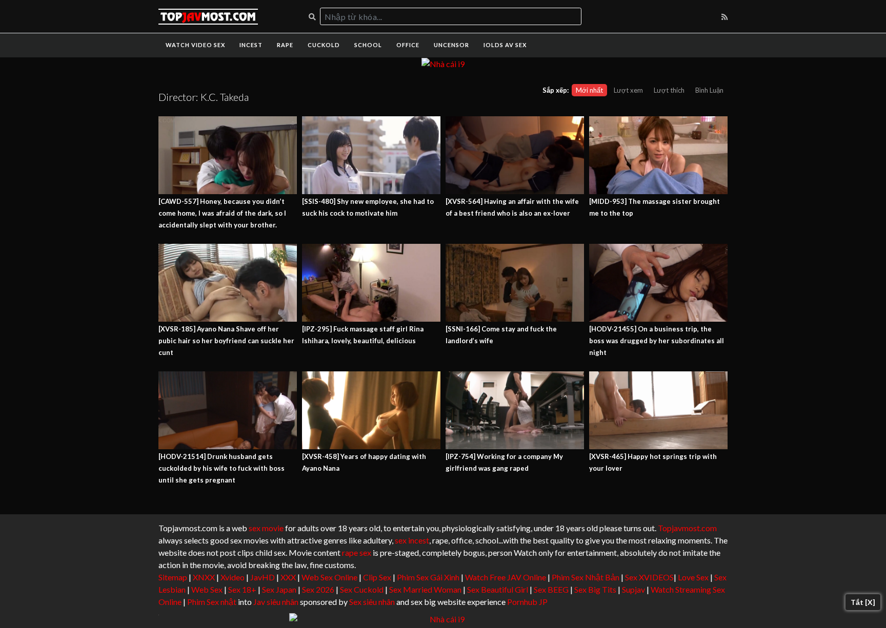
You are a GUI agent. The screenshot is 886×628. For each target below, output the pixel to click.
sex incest (412, 540)
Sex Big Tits (595, 589)
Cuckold (324, 44)
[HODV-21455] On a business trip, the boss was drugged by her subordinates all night (656, 341)
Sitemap (172, 577)
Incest (251, 44)
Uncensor (451, 44)
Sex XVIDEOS (649, 577)
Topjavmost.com (687, 528)
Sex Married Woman (425, 589)
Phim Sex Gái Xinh (428, 577)
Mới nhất (589, 90)
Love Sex (693, 577)
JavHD (262, 577)
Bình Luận (709, 90)
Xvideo (232, 577)
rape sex (356, 552)
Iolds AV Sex (505, 44)
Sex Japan (279, 589)
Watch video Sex (195, 44)
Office (407, 44)
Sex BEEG (551, 589)
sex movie (266, 528)
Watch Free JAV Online (505, 577)
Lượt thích (669, 90)
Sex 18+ (242, 589)
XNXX (204, 577)
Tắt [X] (863, 602)
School (368, 44)
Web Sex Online (329, 577)
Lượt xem (628, 90)
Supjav (633, 589)
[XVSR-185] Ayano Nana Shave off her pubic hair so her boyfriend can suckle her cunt (226, 341)
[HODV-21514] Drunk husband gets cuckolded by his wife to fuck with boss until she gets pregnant (221, 468)
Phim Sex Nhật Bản (585, 577)
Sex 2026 (318, 589)
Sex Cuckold (362, 589)
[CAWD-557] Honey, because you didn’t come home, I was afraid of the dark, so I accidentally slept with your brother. (222, 213)
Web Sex (207, 589)
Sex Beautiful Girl (497, 589)
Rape (285, 44)
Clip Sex (377, 577)
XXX (288, 577)
